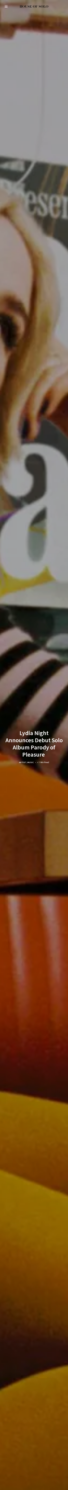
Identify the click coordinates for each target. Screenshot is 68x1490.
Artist (23, 762)
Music (30, 762)
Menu (6, 7)
